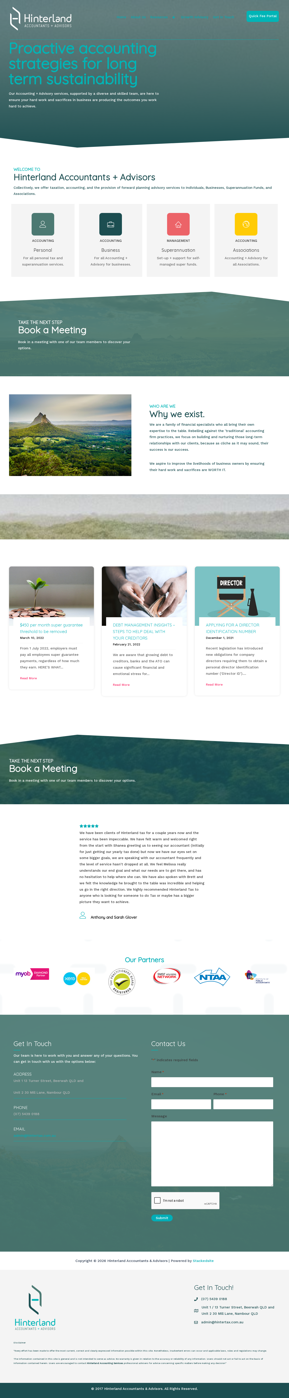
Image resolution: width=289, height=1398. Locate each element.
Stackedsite (203, 1261)
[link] (121, 17)
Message (159, 1116)
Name (157, 1072)
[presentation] (185, 1201)
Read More (28, 678)
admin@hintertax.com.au (35, 1136)
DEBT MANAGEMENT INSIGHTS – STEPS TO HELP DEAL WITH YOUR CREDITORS (144, 631)
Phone (219, 1094)
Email (157, 1094)
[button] (173, 17)
